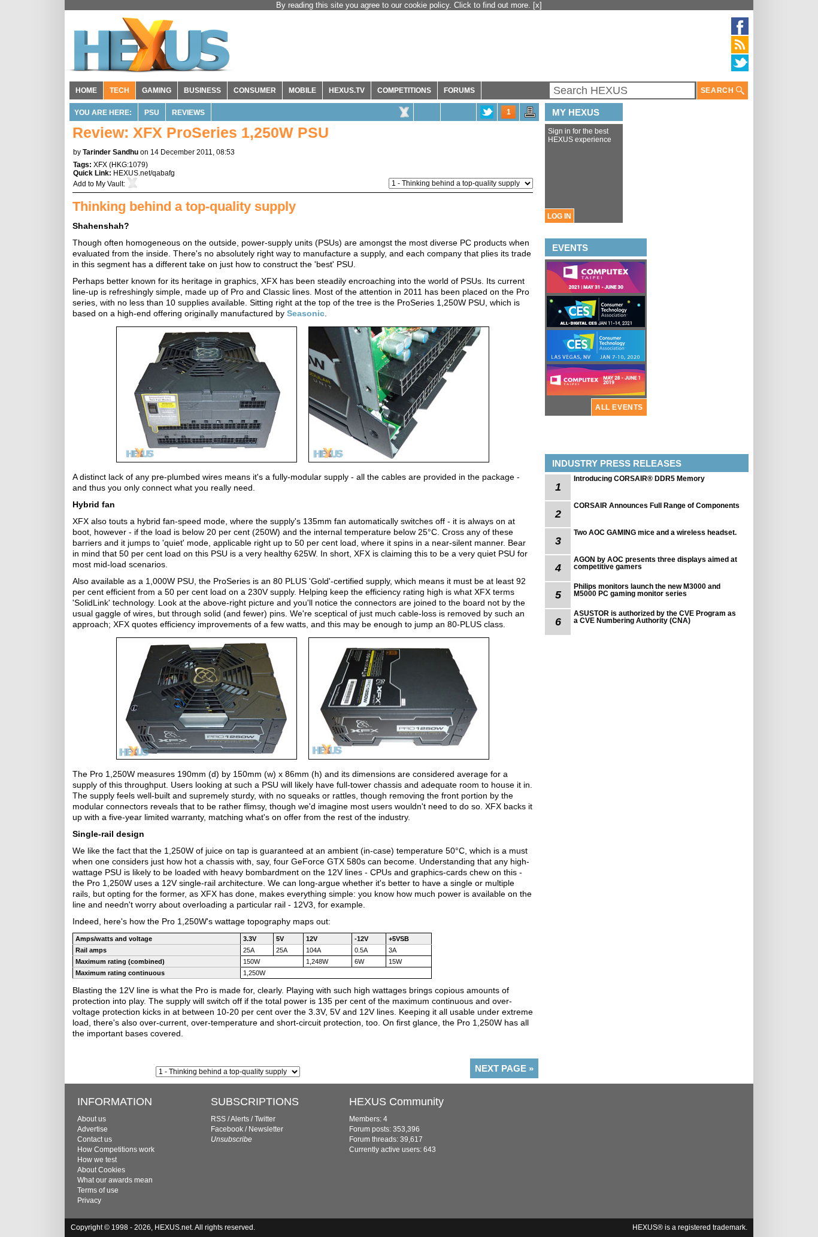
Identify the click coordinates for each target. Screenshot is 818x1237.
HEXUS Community (396, 1102)
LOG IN (559, 216)
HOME (86, 90)
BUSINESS (202, 90)
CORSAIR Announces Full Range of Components (657, 505)
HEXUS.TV (347, 90)
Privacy (89, 1200)
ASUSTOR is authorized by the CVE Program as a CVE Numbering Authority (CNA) (655, 617)
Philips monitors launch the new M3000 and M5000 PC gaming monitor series (647, 590)
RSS (218, 1119)
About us (91, 1119)
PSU (151, 112)
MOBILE (302, 90)
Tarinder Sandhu (110, 152)
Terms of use (98, 1190)
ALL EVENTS (619, 407)
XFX (100, 165)
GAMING (156, 90)
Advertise (92, 1129)
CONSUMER (255, 90)
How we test (97, 1160)
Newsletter (266, 1129)
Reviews (188, 112)
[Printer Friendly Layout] (530, 115)
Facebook (227, 1129)
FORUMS (459, 90)
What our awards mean (115, 1180)
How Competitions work (115, 1149)
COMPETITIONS (404, 90)
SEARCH (718, 90)
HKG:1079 (128, 165)
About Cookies (101, 1170)
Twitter (265, 1119)
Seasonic (306, 313)
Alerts (240, 1119)
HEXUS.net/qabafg (144, 173)
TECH (119, 90)
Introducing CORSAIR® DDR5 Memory (639, 478)
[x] (537, 5)
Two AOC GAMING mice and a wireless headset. (655, 532)
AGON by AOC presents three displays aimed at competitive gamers (655, 563)
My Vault (109, 184)
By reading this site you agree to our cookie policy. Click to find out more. (404, 5)
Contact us (94, 1139)
